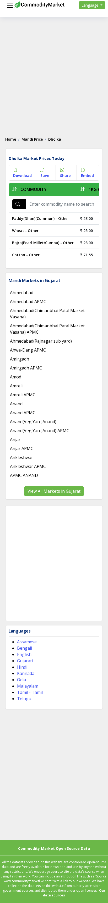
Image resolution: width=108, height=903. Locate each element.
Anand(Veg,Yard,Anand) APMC (39, 430)
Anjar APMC (21, 448)
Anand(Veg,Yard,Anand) (33, 422)
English (24, 654)
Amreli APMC (22, 395)
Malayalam (27, 686)
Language (90, 5)
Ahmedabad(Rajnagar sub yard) (41, 341)
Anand (16, 404)
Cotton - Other (26, 254)
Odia (21, 680)
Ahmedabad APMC (28, 301)
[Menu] (8, 5)
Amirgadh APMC (26, 368)
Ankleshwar (21, 457)
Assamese (27, 642)
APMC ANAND (24, 475)
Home (10, 139)
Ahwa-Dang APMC (28, 350)
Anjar (15, 439)
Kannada (25, 673)
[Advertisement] (54, 74)
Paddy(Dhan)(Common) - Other (40, 218)
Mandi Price (32, 139)
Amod (15, 377)
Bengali (24, 648)
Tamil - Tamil (30, 692)
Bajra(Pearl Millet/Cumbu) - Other (43, 242)
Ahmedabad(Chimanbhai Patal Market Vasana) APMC (47, 329)
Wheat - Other (25, 230)
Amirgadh (19, 359)
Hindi (22, 667)
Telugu (24, 699)
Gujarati (25, 661)
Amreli (16, 386)
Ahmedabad (21, 292)
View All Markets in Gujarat (54, 491)
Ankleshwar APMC (28, 466)
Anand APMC (22, 413)
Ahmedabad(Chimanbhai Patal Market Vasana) (47, 314)
